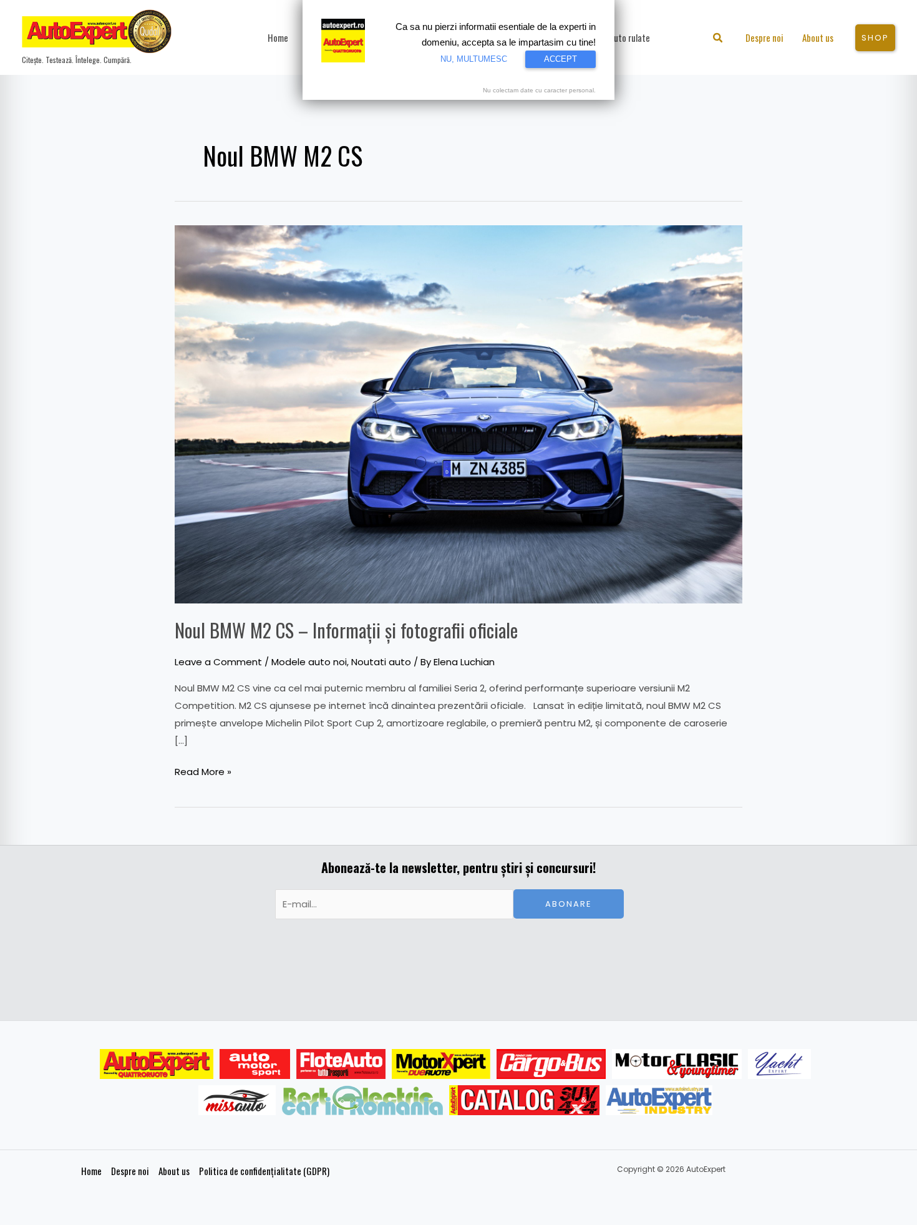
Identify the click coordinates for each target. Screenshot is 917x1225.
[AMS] (255, 1064)
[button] (718, 39)
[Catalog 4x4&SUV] (524, 1100)
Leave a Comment (218, 661)
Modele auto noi (309, 661)
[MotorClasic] (677, 1064)
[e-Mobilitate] (362, 1100)
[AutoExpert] (156, 1064)
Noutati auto (381, 661)
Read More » (203, 770)
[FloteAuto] (341, 1064)
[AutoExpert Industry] (659, 1100)
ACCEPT (560, 59)
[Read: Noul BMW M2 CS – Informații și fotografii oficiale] (458, 413)
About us (174, 1171)
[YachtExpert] (779, 1064)
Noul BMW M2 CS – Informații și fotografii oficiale (346, 630)
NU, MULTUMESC (473, 59)
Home (91, 1171)
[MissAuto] (237, 1100)
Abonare (568, 904)
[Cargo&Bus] (551, 1064)
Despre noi (130, 1171)
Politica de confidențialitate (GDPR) (264, 1171)
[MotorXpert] (441, 1064)
